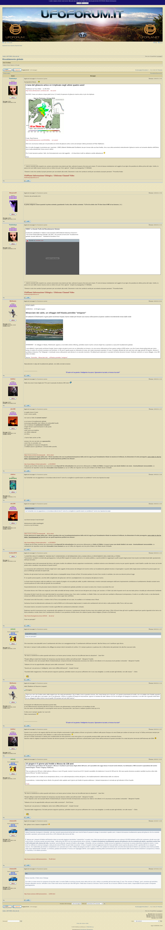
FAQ (156, 42)
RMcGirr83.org (90, 926)
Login (5, 42)
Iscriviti (10, 42)
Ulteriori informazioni (111, 1)
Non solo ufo (16, 56)
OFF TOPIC (9, 56)
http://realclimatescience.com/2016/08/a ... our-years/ (42, 140)
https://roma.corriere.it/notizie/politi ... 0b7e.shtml (39, 455)
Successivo (159, 73)
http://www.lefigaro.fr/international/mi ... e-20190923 (39, 464)
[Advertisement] (82, 50)
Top (3, 180)
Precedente (145, 70)
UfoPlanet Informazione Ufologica (38, 175)
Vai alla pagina (138, 70)
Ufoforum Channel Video (64, 175)
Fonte (27, 784)
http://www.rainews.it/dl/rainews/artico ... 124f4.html (39, 894)
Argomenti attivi (18, 45)
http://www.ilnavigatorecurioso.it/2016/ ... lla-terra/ (39, 616)
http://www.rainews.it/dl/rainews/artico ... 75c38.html (39, 859)
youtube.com (39, 240)
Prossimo (160, 70)
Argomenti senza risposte (8, 45)
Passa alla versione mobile (82, 923)
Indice (4, 56)
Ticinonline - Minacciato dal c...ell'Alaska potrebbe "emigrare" (49, 357)
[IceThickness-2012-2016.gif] (45, 133)
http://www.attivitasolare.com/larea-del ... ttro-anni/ (41, 90)
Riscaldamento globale (12, 59)
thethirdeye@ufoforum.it (31, 177)
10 (156, 70)
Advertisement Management (86, 929)
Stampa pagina (6, 73)
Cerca (160, 42)
